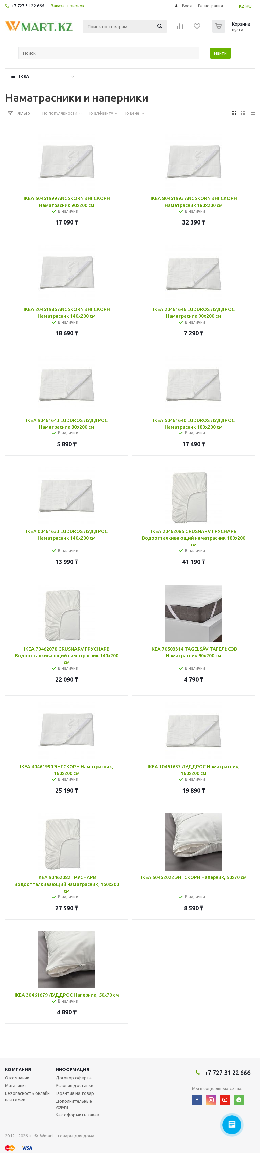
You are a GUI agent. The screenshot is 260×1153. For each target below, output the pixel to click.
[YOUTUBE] (225, 1100)
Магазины (15, 1085)
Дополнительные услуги (74, 1104)
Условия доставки (74, 1085)
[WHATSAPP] (239, 1100)
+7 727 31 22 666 (27, 5)
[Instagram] (211, 1100)
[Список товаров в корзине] (232, 31)
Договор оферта (74, 1077)
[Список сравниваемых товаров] (180, 28)
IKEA (24, 76)
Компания (18, 1069)
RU (249, 6)
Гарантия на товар (75, 1093)
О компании (17, 1077)
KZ (242, 6)
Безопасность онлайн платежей (27, 1096)
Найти (220, 53)
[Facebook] (197, 1100)
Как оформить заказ (77, 1114)
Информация (72, 1069)
